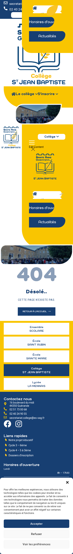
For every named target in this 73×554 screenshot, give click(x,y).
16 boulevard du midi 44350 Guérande (22, 404)
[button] (67, 482)
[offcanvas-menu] (32, 143)
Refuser (36, 534)
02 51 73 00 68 (18, 409)
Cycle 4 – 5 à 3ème (20, 450)
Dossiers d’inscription (21, 455)
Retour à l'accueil (35, 311)
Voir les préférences (36, 544)
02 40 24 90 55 (18, 413)
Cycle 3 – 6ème (18, 445)
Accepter (36, 523)
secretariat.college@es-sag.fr (27, 417)
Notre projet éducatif (21, 440)
